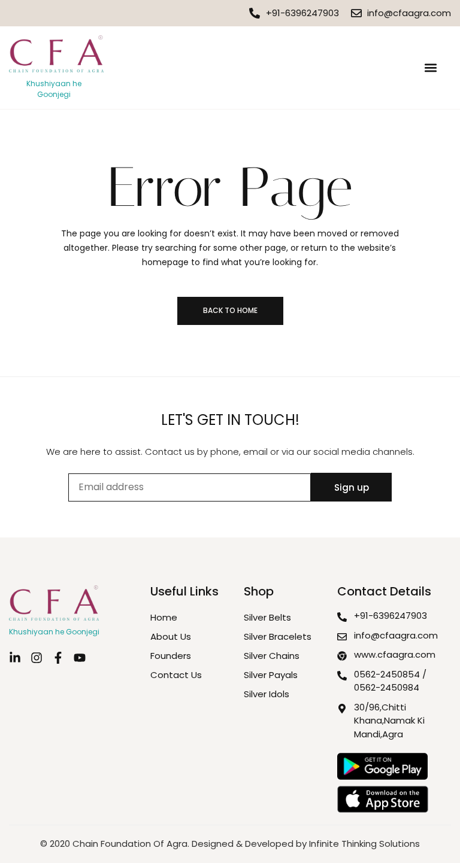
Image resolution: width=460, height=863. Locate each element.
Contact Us (176, 674)
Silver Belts (267, 617)
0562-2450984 (386, 687)
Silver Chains (271, 655)
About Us (170, 636)
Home (163, 617)
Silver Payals (271, 674)
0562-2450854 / (390, 674)
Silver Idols (266, 694)
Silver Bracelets (277, 636)
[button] (430, 67)
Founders (170, 655)
